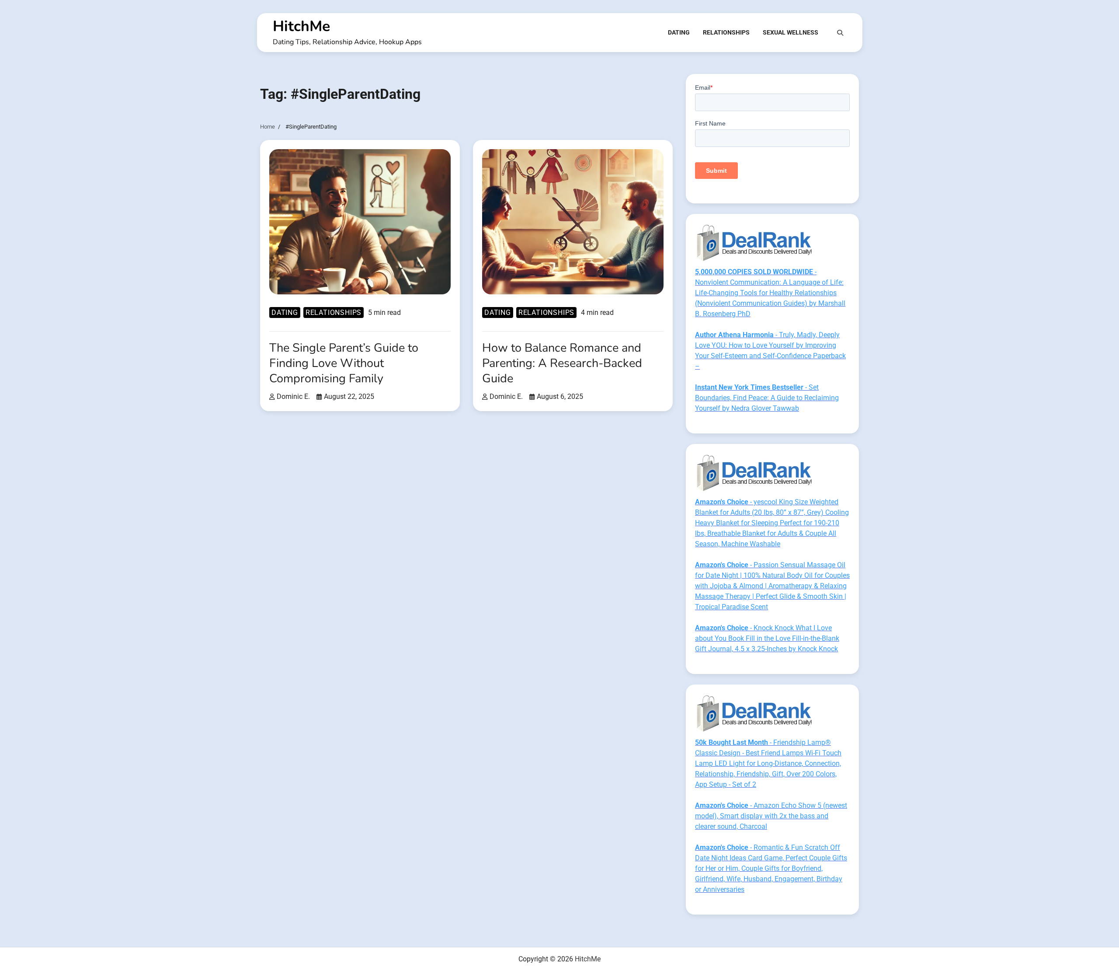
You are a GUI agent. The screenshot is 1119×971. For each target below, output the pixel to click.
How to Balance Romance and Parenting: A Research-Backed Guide (562, 363)
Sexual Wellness (790, 32)
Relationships (726, 32)
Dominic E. (293, 396)
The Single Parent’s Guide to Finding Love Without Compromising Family (343, 363)
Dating (679, 32)
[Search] (840, 32)
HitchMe (301, 26)
